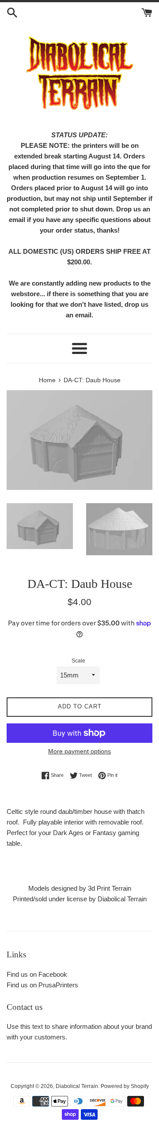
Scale (78, 661)
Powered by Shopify (125, 1086)
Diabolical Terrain (77, 1086)
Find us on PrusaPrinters (42, 985)
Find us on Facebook (37, 974)
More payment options (79, 751)
